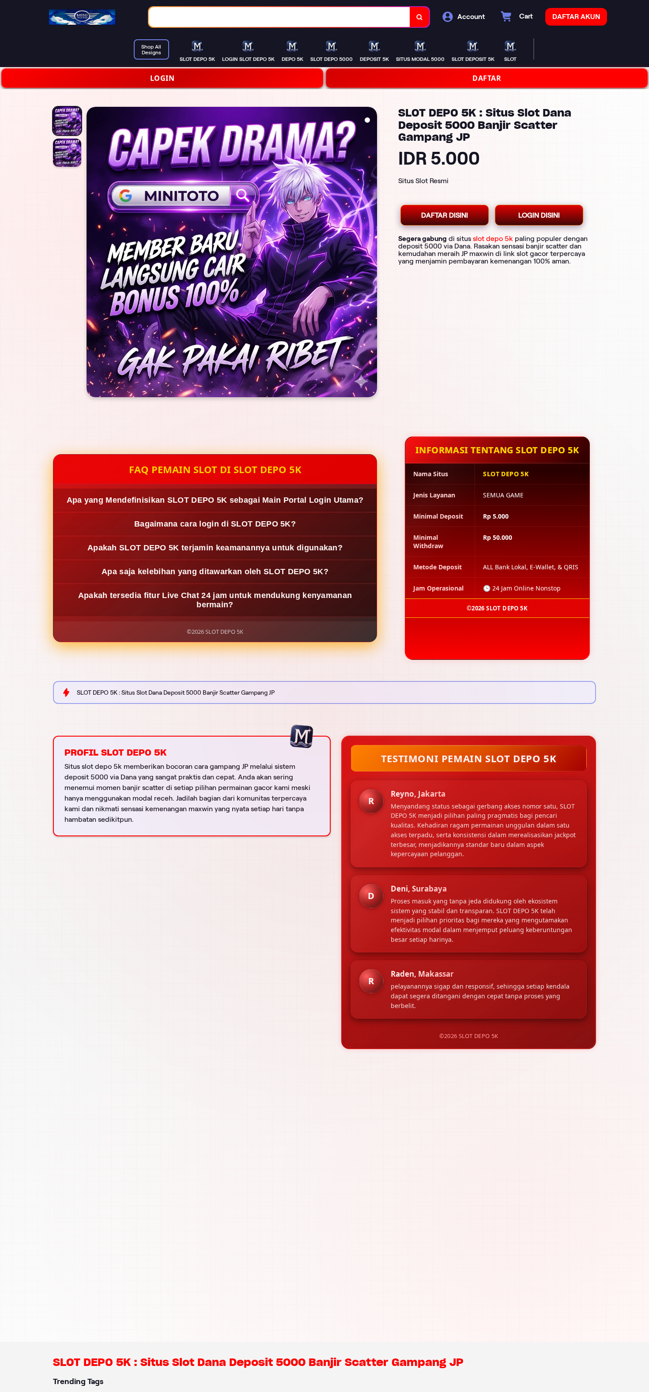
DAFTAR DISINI (444, 215)
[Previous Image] (94, 253)
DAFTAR (486, 78)
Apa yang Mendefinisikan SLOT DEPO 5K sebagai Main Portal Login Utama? (215, 500)
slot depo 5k (493, 238)
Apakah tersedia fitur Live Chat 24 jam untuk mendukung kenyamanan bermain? (215, 600)
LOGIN (162, 78)
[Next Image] (370, 253)
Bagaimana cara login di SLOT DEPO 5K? (215, 523)
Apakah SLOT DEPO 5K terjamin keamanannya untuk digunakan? (215, 547)
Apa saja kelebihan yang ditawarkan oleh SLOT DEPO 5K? (215, 571)
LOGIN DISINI (539, 215)
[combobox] (279, 17)
